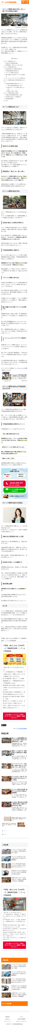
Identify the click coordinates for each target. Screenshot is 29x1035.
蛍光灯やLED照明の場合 (12, 63)
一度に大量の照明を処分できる (14, 85)
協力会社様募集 (21, 1019)
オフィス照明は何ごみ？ (10, 61)
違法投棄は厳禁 (9, 98)
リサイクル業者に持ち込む (12, 72)
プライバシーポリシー (21, 1021)
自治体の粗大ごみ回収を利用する (14, 68)
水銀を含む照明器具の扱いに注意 (14, 94)
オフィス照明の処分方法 (10, 67)
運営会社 (7, 1016)
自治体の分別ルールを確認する (13, 96)
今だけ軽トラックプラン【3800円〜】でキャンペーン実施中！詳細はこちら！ (14, 716)
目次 (12, 58)
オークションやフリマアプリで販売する (15, 78)
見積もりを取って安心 (12, 91)
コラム (4, 725)
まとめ (6, 100)
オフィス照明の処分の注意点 (11, 93)
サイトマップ (7, 1021)
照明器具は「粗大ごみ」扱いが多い (14, 65)
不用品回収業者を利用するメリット (14, 83)
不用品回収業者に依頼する (12, 70)
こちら (22, 368)
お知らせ (7, 1019)
